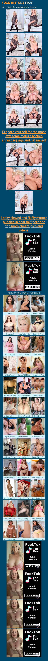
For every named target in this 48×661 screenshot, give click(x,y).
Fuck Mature (17, 3)
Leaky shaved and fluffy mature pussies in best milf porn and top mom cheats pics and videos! (24, 223)
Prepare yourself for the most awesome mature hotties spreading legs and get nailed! (24, 136)
